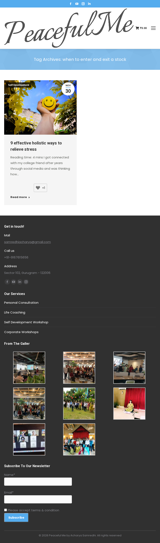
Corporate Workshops (21, 332)
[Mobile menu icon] (153, 28)
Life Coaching (14, 312)
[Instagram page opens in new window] (83, 3)
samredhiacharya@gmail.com (27, 242)
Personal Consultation (21, 302)
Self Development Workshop (26, 322)
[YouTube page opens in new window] (77, 3)
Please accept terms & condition (33, 510)
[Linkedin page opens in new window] (89, 3)
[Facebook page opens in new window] (70, 3)
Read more (18, 197)
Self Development (18, 85)
